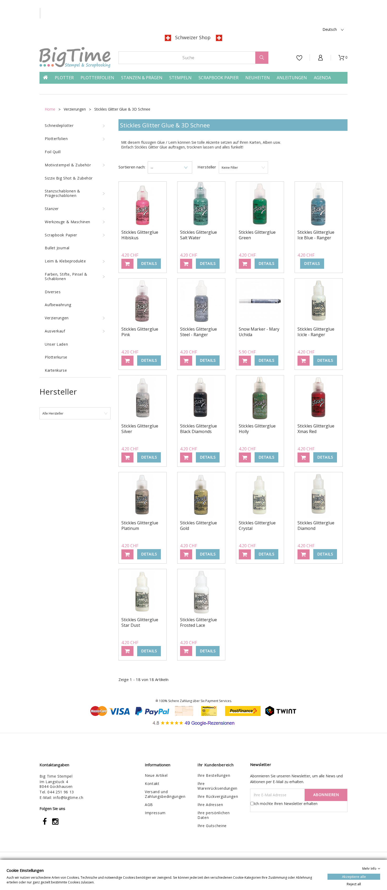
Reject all (354, 883)
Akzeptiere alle (354, 876)
